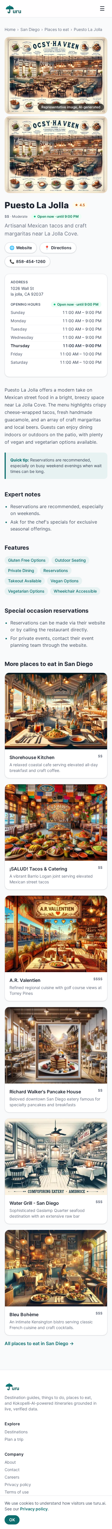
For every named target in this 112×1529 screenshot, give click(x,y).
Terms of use (17, 1491)
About (10, 1462)
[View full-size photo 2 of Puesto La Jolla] (56, 154)
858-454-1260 (27, 261)
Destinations (16, 1431)
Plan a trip (14, 1439)
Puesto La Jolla (88, 29)
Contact (12, 1469)
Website (20, 247)
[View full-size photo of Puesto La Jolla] (56, 75)
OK (12, 1519)
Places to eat (57, 29)
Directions (58, 247)
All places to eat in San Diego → (39, 1343)
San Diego (30, 29)
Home (10, 29)
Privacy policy (18, 1484)
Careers (12, 1477)
